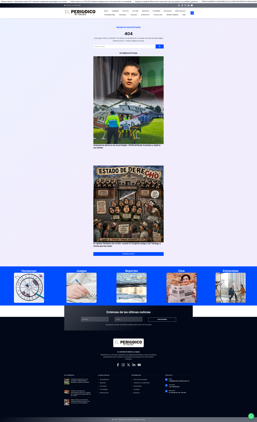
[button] (192, 13)
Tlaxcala (133, 15)
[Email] (166, 379)
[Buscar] (160, 46)
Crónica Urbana (172, 15)
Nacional (122, 15)
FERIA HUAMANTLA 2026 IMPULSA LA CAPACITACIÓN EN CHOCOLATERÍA (183, 1)
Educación (168, 11)
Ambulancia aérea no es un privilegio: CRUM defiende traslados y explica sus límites (80, 380)
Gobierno (115, 11)
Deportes (145, 11)
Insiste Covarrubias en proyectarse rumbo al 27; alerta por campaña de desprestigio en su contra (81, 393)
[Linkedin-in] (189, 5)
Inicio (106, 11)
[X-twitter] (185, 5)
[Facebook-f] (179, 5)
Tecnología (157, 15)
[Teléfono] (166, 385)
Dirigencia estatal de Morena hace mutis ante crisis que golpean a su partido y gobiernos (119, 1)
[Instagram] (182, 5)
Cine (184, 15)
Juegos (81, 271)
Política (125, 11)
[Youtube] (192, 5)
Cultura (135, 11)
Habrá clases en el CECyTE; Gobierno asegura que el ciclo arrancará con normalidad (54, 1)
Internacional (109, 15)
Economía (156, 11)
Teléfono (172, 385)
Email (170, 379)
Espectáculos (180, 11)
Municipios (145, 15)
